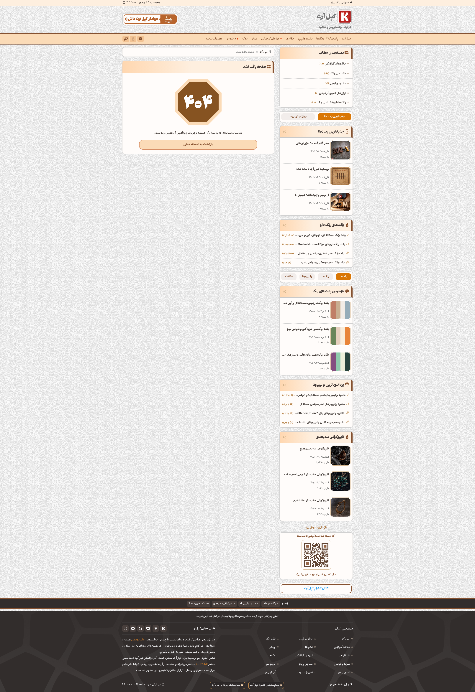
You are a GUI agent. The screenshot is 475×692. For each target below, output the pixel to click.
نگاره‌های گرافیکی (333, 64)
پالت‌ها (343, 276)
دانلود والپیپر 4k (248, 604)
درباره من (232, 39)
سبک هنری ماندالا (197, 604)
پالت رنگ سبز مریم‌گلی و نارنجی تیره (323, 262)
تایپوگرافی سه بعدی (223, 604)
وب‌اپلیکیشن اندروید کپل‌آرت (264, 685)
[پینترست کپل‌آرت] (156, 628)
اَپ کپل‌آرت (270, 673)
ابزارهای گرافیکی (271, 39)
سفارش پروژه (306, 664)
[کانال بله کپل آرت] (148, 628)
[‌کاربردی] (133, 39)
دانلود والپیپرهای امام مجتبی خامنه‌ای (322, 404)
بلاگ (245, 39)
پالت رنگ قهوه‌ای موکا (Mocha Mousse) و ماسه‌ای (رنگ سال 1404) (319, 244)
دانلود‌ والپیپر (305, 639)
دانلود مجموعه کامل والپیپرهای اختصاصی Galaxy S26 (319, 422)
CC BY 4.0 (202, 664)
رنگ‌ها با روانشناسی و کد (331, 102)
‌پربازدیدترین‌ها (298, 116)
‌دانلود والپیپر (335, 83)
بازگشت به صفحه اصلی (198, 144)
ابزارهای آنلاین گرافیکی (331, 93)
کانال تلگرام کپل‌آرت (316, 588)
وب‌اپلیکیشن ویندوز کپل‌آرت (226, 685)
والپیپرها (307, 276)
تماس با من (344, 673)
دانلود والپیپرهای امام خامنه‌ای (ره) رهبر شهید (320, 395)
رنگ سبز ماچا (269, 604)
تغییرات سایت (214, 39)
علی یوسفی (138, 640)
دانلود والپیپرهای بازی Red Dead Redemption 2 (319, 413)
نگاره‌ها (290, 39)
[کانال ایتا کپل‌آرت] (140, 628)
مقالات (289, 276)
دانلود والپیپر (305, 39)
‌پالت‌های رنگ (335, 73)
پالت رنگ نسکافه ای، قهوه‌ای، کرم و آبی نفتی (320, 235)
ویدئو (254, 39)
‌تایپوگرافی (344, 656)
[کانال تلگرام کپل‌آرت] (133, 628)
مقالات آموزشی (342, 647)
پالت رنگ (333, 39)
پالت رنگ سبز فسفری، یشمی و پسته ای (321, 253)
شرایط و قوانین (342, 664)
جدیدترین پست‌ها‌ (334, 116)
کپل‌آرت (346, 39)
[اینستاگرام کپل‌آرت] (125, 628)
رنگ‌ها (320, 39)
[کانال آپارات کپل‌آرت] (163, 628)
